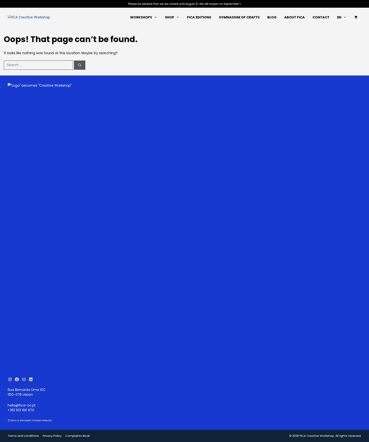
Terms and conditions (23, 436)
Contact (320, 17)
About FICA (294, 17)
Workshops (141, 17)
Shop (169, 17)
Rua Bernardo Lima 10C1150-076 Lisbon (27, 392)
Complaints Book (77, 436)
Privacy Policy (52, 436)
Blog (272, 17)
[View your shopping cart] (355, 17)
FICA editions (199, 17)
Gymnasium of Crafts (239, 17)
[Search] (79, 65)
